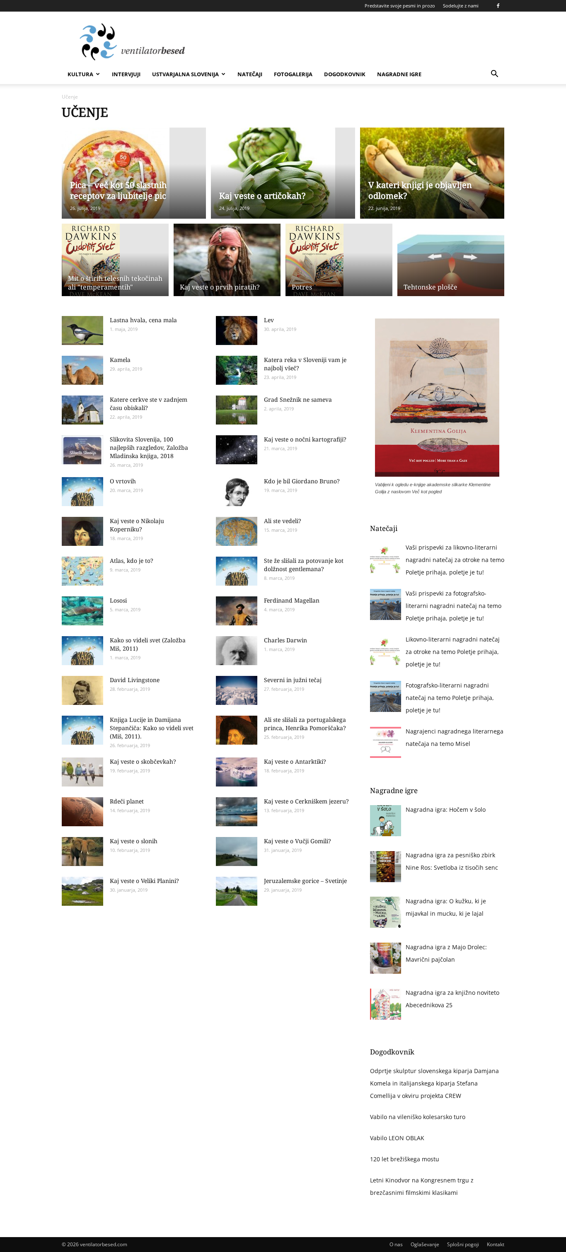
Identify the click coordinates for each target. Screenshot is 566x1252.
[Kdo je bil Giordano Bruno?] (236, 491)
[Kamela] (82, 370)
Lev (269, 320)
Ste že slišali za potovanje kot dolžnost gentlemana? (303, 565)
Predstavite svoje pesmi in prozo (400, 5)
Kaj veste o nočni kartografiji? (305, 439)
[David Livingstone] (82, 690)
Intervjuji (126, 74)
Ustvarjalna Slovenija (185, 74)
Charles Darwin (285, 640)
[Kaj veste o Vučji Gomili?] (236, 851)
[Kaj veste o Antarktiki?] (236, 771)
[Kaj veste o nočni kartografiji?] (236, 449)
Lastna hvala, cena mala (143, 320)
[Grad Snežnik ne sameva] (236, 410)
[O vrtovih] (82, 491)
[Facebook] (498, 6)
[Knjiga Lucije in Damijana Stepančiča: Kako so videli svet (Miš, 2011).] (82, 730)
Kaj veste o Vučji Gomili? (297, 841)
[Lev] (236, 330)
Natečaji (249, 74)
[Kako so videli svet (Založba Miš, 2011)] (82, 650)
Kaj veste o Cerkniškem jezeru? (306, 801)
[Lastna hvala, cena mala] (82, 330)
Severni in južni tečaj (293, 680)
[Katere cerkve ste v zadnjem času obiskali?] (82, 410)
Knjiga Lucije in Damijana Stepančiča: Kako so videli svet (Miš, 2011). (152, 728)
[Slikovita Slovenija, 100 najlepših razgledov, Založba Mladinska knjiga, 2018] (82, 449)
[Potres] (338, 261)
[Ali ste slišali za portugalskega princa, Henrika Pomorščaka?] (236, 730)
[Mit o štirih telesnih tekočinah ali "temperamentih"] (115, 261)
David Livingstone (135, 680)
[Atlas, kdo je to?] (82, 571)
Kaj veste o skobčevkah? (143, 761)
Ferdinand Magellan (291, 600)
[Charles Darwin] (236, 650)
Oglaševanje (425, 1244)
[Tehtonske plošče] (450, 265)
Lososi (118, 600)
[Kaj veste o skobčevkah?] (82, 771)
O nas (396, 1244)
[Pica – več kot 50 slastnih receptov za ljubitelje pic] (134, 173)
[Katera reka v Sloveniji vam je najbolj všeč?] (236, 370)
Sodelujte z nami (461, 5)
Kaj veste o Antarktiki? (295, 761)
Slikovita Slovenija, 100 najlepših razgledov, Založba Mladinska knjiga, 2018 (149, 447)
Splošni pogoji (463, 1244)
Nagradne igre (399, 74)
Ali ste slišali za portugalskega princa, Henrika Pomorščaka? (305, 724)
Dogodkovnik (344, 74)
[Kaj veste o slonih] (82, 851)
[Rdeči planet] (82, 811)
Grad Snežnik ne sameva (298, 399)
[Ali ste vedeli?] (236, 531)
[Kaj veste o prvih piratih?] (227, 265)
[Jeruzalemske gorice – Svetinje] (236, 891)
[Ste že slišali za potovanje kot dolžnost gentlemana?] (236, 571)
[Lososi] (82, 610)
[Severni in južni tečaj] (236, 690)
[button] (494, 75)
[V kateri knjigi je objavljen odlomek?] (432, 173)
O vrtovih (123, 481)
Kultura (80, 74)
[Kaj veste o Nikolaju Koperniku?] (82, 531)
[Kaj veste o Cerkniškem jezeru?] (236, 811)
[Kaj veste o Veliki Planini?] (82, 891)
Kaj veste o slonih (133, 841)
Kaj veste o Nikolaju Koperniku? (137, 525)
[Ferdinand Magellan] (236, 610)
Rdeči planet (127, 801)
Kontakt (495, 1244)
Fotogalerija (293, 74)
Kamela (120, 360)
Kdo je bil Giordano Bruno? (302, 481)
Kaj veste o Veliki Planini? (144, 881)
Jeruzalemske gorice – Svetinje (305, 881)
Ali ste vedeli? (282, 521)
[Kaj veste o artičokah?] (283, 173)
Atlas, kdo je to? (131, 560)
